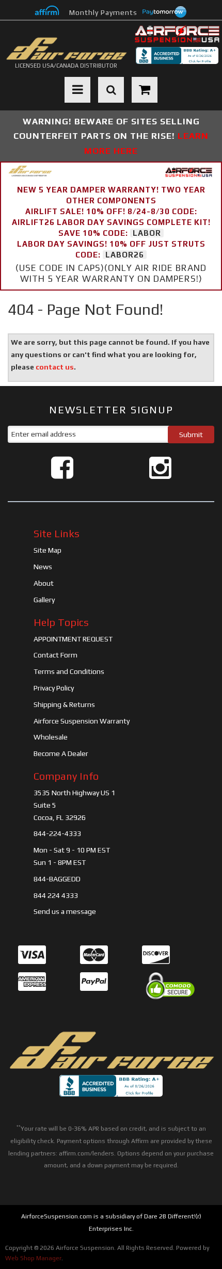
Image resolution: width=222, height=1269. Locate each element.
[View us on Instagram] (160, 468)
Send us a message (65, 911)
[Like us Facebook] (62, 468)
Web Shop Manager (33, 1258)
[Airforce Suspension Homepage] (111, 1050)
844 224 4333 (56, 895)
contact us (55, 367)
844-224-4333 (57, 833)
